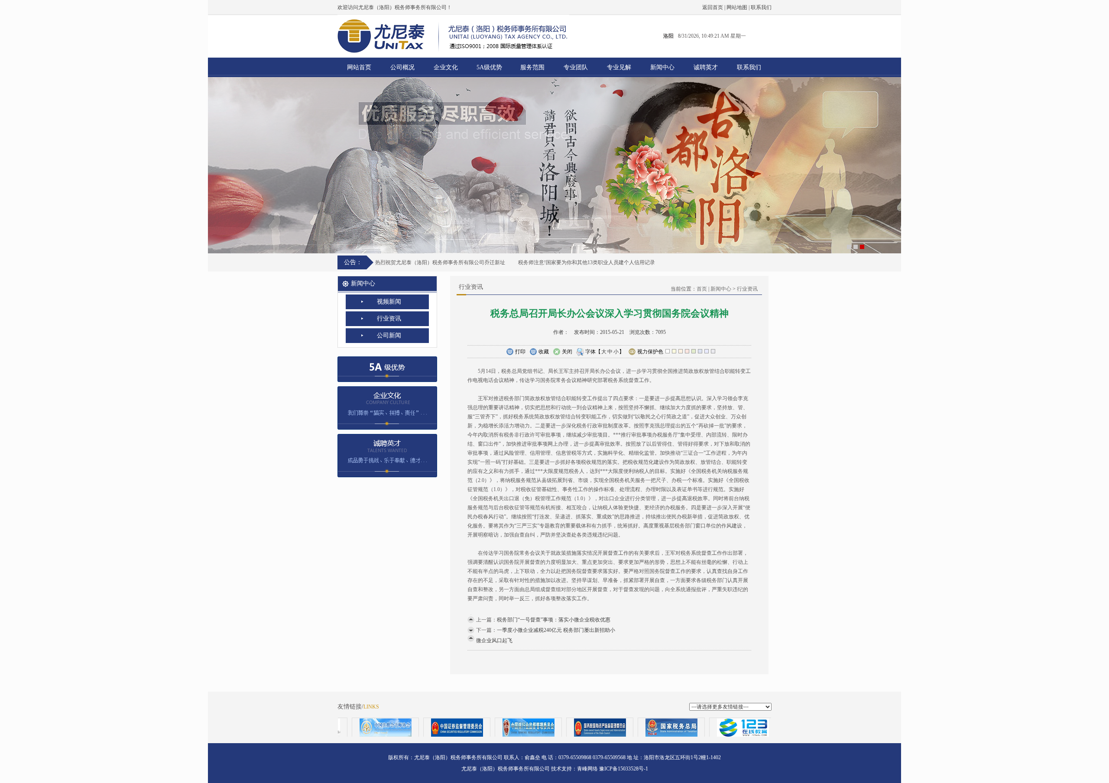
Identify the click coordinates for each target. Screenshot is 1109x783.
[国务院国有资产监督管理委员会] (566, 727)
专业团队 (576, 67)
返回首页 (712, 7)
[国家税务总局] (638, 727)
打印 (520, 352)
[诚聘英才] (387, 453)
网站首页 (359, 67)
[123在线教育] (709, 727)
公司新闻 (389, 335)
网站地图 (736, 7)
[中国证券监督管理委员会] (423, 727)
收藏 (543, 352)
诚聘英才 (706, 67)
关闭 (567, 352)
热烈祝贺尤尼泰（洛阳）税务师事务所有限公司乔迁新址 (440, 262)
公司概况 (402, 67)
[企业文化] (387, 405)
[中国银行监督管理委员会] (495, 727)
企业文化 (446, 67)
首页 (702, 289)
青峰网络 (587, 769)
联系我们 (761, 7)
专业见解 (619, 67)
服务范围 (532, 67)
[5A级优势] (387, 366)
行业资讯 (389, 318)
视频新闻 (389, 301)
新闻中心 (662, 67)
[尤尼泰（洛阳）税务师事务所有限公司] (554, 165)
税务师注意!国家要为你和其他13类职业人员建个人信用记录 (586, 262)
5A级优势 (489, 67)
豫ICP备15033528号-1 (623, 769)
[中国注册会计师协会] (352, 727)
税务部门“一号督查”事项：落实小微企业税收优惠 (553, 620)
